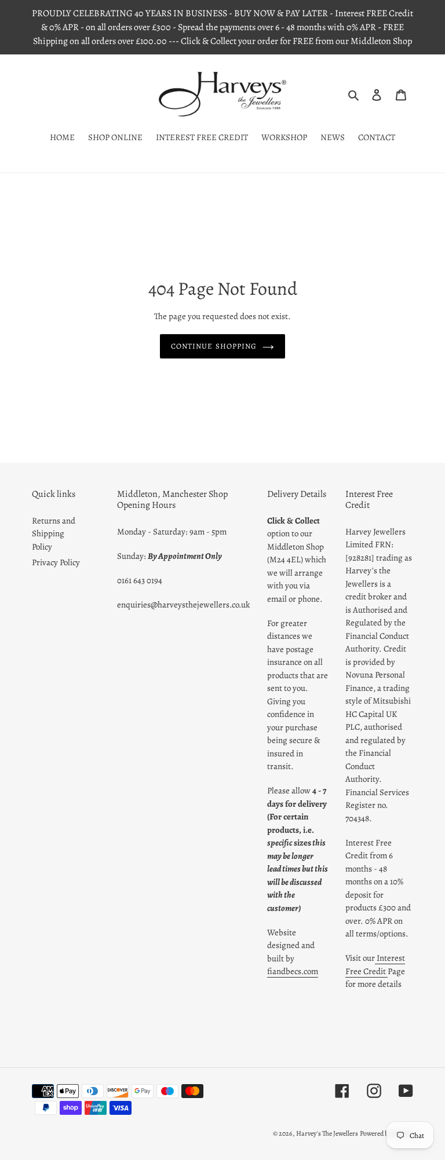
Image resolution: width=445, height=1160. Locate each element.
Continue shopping (214, 346)
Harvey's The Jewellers (327, 1133)
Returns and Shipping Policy (53, 533)
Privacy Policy (56, 562)
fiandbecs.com (292, 971)
